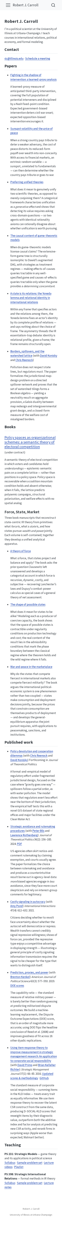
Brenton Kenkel (20, 977)
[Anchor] (22, 49)
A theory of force (20, 551)
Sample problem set (29, 1163)
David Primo (24, 1065)
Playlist (18, 1167)
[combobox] (53, 5)
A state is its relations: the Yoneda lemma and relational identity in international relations (30, 298)
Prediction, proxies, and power (29, 972)
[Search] (53, 5)
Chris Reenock (24, 360)
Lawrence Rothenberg (24, 835)
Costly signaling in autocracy (27, 902)
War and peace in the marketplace (31, 667)
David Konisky (48, 355)
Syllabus (9, 1163)
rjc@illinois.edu (14, 58)
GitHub (44, 1078)
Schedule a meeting (37, 58)
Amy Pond (16, 906)
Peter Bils (38, 831)
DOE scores (17, 985)
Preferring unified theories (26, 182)
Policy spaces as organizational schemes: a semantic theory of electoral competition (30, 442)
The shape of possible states (27, 604)
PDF (19, 844)
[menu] (8, 5)
